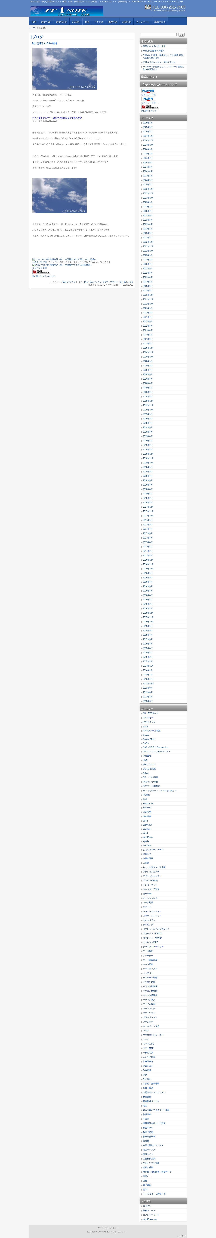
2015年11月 (148, 617)
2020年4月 (148, 383)
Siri (121, 282)
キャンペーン (142, 22)
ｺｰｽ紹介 (76, 22)
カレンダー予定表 (151, 889)
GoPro (146, 743)
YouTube (147, 845)
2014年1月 (148, 674)
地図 (145, 1105)
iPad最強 (147, 756)
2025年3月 (148, 123)
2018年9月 (148, 467)
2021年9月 (148, 308)
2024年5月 (148, 167)
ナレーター (148, 955)
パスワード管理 (150, 977)
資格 (145, 1180)
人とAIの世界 (149, 1057)
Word (145, 833)
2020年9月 (148, 361)
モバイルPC (148, 1044)
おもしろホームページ (153, 849)
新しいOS (128, 282)
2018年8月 (148, 471)
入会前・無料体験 (151, 1083)
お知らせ (147, 854)
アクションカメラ (151, 871)
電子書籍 (147, 1185)
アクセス (98, 22)
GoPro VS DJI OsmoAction (155, 747)
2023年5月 (148, 220)
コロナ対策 (148, 902)
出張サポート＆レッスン (154, 1092)
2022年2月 (148, 286)
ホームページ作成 (151, 1026)
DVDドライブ (149, 722)
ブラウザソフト (150, 1017)
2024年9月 (148, 149)
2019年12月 (148, 401)
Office (145, 773)
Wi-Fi (145, 821)
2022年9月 (148, 255)
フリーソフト (149, 1013)
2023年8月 (148, 206)
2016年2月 (148, 604)
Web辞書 (147, 816)
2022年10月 (148, 251)
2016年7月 (148, 582)
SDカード (147, 807)
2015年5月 (148, 644)
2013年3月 (148, 701)
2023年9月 (148, 202)
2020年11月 (148, 352)
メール (146, 1039)
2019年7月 (148, 423)
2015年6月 (148, 639)
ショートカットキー (152, 911)
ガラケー (147, 894)
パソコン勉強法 (150, 991)
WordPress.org (150, 1219)
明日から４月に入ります (154, 46)
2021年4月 (148, 330)
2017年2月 (148, 551)
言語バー (147, 1176)
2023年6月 (148, 215)
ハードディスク (150, 969)
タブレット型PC (150, 942)
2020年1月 (148, 396)
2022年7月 (148, 264)
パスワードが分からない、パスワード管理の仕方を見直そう (163, 67)
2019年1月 (148, 449)
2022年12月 (148, 242)
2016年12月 (148, 560)
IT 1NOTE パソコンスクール (67, 11)
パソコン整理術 (150, 995)
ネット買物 (148, 964)
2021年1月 (148, 343)
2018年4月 (148, 489)
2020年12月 (148, 348)
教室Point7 (61, 22)
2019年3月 (148, 440)
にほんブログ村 (39, 262)
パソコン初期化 (150, 986)
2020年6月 (148, 374)
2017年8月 (148, 524)
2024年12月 (148, 136)
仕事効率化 (148, 1061)
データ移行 (148, 951)
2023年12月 (148, 189)
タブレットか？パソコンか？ (156, 929)
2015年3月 (148, 652)
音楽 (145, 1189)
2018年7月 (148, 476)
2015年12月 (148, 613)
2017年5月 (148, 538)
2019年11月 (148, 405)
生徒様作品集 (149, 1158)
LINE (145, 760)
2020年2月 (148, 392)
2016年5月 (148, 591)
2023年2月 (148, 233)
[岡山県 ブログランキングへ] (41, 273)
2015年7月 (148, 635)
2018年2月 (148, 498)
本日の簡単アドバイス (153, 1145)
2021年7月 (148, 317)
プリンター (148, 1022)
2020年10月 (148, 357)
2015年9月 (148, 626)
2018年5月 (148, 485)
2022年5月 (148, 273)
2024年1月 (148, 184)
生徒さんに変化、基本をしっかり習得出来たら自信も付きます (163, 56)
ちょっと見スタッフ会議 (154, 867)
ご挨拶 (146, 863)
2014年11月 (148, 666)
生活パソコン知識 (151, 1163)
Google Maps (149, 739)
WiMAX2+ (147, 825)
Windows (147, 829)
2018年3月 (148, 493)
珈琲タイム (148, 1154)
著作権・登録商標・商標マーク (157, 1172)
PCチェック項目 (150, 782)
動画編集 (147, 1097)
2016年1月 (148, 608)
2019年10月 (148, 410)
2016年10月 (148, 569)
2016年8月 (148, 577)
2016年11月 (148, 564)
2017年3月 (148, 546)
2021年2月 (148, 339)
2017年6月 (148, 533)
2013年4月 (148, 697)
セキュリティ (149, 920)
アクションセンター (152, 876)
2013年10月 (148, 683)
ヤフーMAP (148, 1048)
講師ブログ (160, 22)
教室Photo (147, 1128)
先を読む (147, 1079)
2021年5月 (148, 326)
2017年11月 (148, 511)
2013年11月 (148, 679)
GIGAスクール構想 (151, 730)
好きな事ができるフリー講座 (156, 1110)
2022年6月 (148, 268)
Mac (86, 282)
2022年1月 (148, 290)
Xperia (146, 841)
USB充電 (147, 812)
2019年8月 (148, 418)
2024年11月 (148, 140)
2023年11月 (148, 193)
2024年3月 (148, 176)
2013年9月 (148, 688)
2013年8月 (148, 692)
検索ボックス (149, 1150)
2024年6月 (148, 162)
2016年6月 (148, 586)
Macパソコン (95, 282)
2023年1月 (148, 237)
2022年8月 (148, 259)
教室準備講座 (149, 1136)
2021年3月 (148, 335)
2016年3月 (148, 599)
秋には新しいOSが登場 (44, 43)
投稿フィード (149, 1210)
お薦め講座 (148, 858)
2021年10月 (148, 304)
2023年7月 (148, 211)
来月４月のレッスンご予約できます (159, 62)
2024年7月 (148, 158)
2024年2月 (148, 180)
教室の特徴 (148, 1132)
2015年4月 (148, 648)
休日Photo (147, 1066)
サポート (147, 907)
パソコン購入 (149, 999)
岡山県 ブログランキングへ (44, 276)
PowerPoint (148, 803)
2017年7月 (148, 529)
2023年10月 (148, 198)
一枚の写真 (148, 1052)
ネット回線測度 (150, 960)
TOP (34, 22)
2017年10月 (148, 516)
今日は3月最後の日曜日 (154, 51)
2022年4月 (148, 277)
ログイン (147, 1206)
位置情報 (147, 1070)
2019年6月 (148, 427)
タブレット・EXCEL (152, 933)
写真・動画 (148, 1088)
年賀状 (146, 1119)
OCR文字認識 (149, 769)
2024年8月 (148, 153)
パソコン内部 (149, 982)
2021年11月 (148, 299)
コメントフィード (151, 1215)
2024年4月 (148, 171)
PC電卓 (146, 795)
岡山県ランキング (149, 111)
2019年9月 (148, 414)
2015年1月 (148, 661)
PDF (145, 799)
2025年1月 (148, 131)
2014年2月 (148, 670)
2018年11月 (148, 458)
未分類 (146, 1141)
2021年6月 (148, 321)
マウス (146, 1030)
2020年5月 (148, 379)
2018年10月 (148, 463)
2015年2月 (148, 657)
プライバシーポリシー (108, 1228)
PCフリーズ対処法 (151, 786)
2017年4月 (148, 542)
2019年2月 (148, 445)
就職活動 (147, 1114)
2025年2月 (148, 127)
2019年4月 (148, 436)
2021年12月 (148, 295)
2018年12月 (148, 454)
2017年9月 (148, 520)
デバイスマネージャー (153, 946)
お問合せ (126, 22)
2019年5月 (148, 432)
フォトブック (149, 1008)
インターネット (150, 885)
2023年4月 (148, 224)
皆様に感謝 (148, 1167)
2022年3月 (148, 282)
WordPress (148, 837)
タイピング (148, 924)
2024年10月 (148, 145)
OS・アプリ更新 (150, 777)
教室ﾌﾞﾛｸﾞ (46, 22)
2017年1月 (148, 555)
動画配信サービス (151, 1101)
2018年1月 (148, 502)
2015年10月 (148, 621)
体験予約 (112, 22)
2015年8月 (148, 630)
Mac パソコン (69, 282)
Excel (145, 726)
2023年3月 (148, 229)
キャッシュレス (150, 898)
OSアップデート (110, 282)
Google (146, 735)
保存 (145, 1075)
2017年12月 (148, 507)
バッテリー (148, 973)
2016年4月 (148, 595)
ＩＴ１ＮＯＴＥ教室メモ (154, 1194)
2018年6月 (148, 480)
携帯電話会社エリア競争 (154, 1123)
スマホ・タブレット (152, 916)
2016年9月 (148, 573)
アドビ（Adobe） (151, 880)
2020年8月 (148, 365)
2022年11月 (148, 246)
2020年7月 (148, 370)
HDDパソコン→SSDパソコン (156, 751)
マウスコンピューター (153, 1035)
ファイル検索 (149, 1004)
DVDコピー (148, 718)
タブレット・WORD (152, 938)
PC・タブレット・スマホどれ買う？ (160, 790)
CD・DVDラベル (150, 713)
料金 (87, 22)
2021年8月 (148, 312)
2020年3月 (148, 387)
